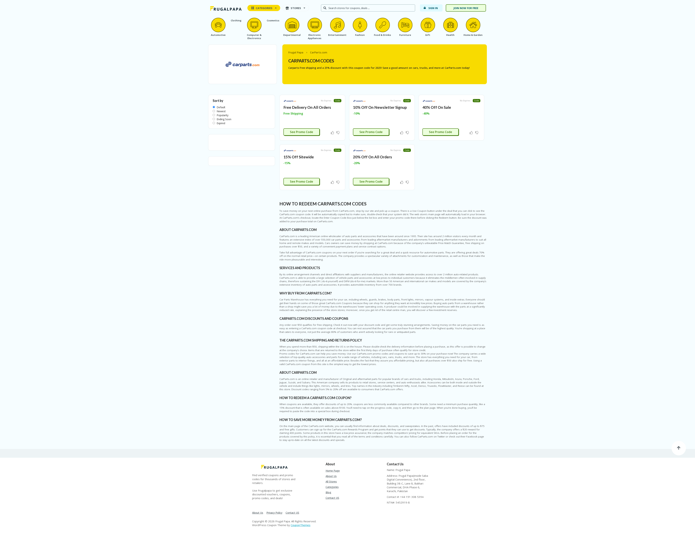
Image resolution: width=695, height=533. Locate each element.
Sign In (433, 8)
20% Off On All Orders (372, 157)
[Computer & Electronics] (254, 25)
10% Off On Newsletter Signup (380, 107)
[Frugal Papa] (225, 8)
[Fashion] (360, 25)
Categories (332, 487)
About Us (331, 476)
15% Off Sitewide (298, 157)
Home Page (333, 470)
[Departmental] (292, 25)
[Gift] (428, 25)
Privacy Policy (274, 512)
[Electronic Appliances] (315, 25)
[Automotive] (218, 25)
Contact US (332, 498)
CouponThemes (300, 525)
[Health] (450, 25)
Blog (328, 492)
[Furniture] (405, 25)
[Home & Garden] (473, 25)
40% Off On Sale (436, 107)
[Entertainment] (337, 25)
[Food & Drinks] (382, 25)
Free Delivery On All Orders (307, 107)
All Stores (331, 481)
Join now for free (465, 8)
